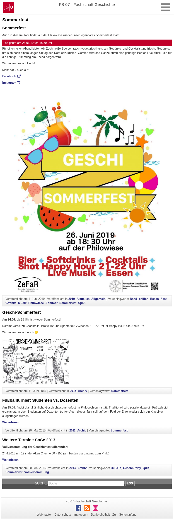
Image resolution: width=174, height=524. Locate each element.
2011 (72, 430)
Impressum (80, 514)
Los (130, 483)
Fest (164, 299)
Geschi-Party (132, 468)
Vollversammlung (36, 472)
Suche (41, 483)
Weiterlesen (10, 422)
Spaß (81, 303)
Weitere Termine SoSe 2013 (28, 440)
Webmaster (44, 514)
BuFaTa (116, 468)
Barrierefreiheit (100, 514)
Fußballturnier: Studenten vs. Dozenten (40, 400)
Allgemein (98, 299)
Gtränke (10, 303)
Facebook (9, 76)
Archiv (82, 391)
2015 (73, 391)
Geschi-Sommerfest (21, 312)
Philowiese (36, 303)
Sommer (52, 303)
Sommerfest (14, 28)
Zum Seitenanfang (124, 514)
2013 (72, 468)
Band (133, 299)
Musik (22, 303)
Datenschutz (62, 514)
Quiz (146, 468)
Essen (154, 299)
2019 (71, 299)
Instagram (9, 82)
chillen (143, 299)
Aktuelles (83, 299)
